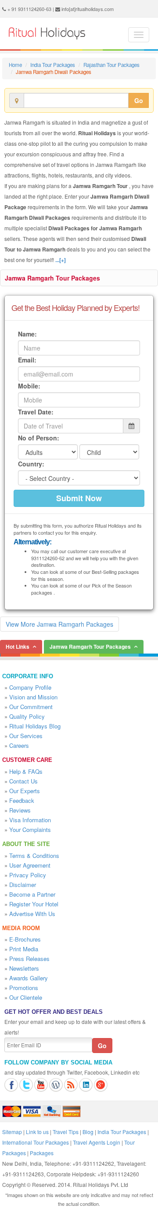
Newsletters (24, 968)
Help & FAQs (26, 771)
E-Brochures (25, 939)
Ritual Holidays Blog (35, 726)
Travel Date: (36, 411)
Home (15, 64)
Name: (27, 333)
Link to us (37, 1131)
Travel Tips (66, 1131)
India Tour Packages (52, 64)
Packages (42, 1153)
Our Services (26, 736)
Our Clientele (25, 997)
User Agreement (29, 865)
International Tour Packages (35, 1142)
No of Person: (38, 437)
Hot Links (17, 646)
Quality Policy (27, 716)
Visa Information (30, 820)
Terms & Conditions (34, 855)
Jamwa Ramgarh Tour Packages (52, 277)
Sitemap (12, 1131)
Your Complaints (30, 829)
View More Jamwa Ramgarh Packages (59, 624)
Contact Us (23, 781)
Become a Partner (32, 894)
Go (138, 100)
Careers (19, 745)
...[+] (60, 260)
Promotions (23, 987)
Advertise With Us (32, 913)
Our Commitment (31, 706)
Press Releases (29, 958)
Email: (27, 359)
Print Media (23, 949)
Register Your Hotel (33, 904)
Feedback (21, 800)
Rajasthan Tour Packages (111, 64)
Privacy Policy (27, 875)
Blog (88, 1131)
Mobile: (29, 385)
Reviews (20, 810)
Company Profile (30, 687)
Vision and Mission (33, 697)
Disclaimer (22, 884)
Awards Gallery (28, 978)
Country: (31, 463)
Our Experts (24, 791)
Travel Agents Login (96, 1142)
